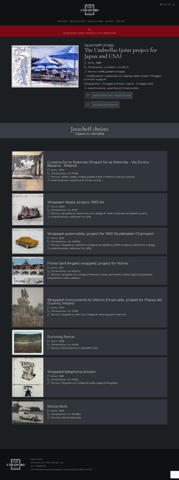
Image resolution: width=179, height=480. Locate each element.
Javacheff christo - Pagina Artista (112, 95)
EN (164, 4)
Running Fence (60, 337)
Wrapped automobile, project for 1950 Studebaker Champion (100, 233)
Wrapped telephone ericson (71, 372)
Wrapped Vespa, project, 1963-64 (75, 202)
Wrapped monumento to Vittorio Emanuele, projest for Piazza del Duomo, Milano (104, 301)
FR (168, 4)
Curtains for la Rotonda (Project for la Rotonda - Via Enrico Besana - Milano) (98, 164)
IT (161, 4)
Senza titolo (57, 406)
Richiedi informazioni (105, 104)
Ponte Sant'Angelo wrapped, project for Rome (87, 263)
